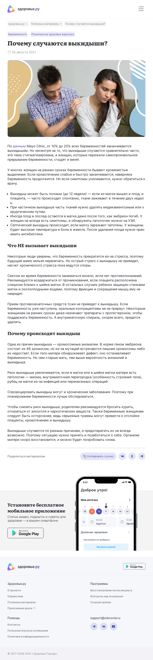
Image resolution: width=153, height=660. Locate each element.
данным (19, 146)
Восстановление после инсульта (111, 590)
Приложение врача (19, 608)
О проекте (14, 590)
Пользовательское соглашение (27, 630)
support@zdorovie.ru (105, 618)
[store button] (25, 533)
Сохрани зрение (100, 602)
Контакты (13, 624)
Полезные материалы (21, 602)
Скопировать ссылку (100, 456)
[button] (18, 23)
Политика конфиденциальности (28, 636)
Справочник (15, 596)
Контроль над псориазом (106, 596)
